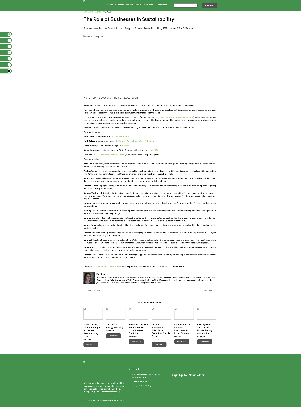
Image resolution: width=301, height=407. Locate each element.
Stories (129, 5)
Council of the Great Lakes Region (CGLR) (174, 117)
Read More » (90, 344)
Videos (110, 5)
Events (138, 5)
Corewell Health (121, 136)
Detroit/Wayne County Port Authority (136, 141)
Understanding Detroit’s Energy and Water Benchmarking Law (91, 330)
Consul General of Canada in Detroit (109, 155)
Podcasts (119, 5)
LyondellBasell (155, 150)
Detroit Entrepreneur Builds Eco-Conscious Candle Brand (161, 330)
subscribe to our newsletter (105, 266)
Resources (148, 5)
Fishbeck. (126, 145)
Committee (161, 5)
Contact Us (209, 6)
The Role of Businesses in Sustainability (128, 19)
